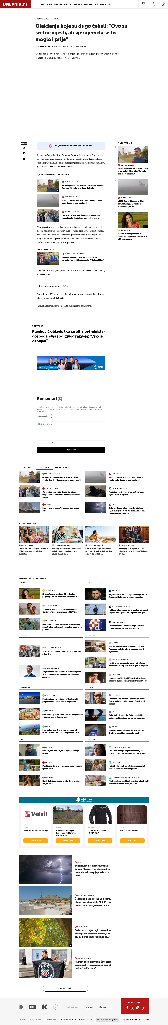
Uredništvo (22, 1020)
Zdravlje (88, 4)
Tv (109, 4)
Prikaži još (65, 988)
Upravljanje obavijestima (109, 1020)
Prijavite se (71, 450)
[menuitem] (163, 4)
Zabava (103, 4)
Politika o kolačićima (86, 1020)
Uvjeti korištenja (50, 1020)
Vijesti (42, 4)
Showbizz (58, 4)
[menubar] (163, 4)
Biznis (96, 4)
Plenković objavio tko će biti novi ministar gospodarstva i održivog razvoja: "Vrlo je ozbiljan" (68, 336)
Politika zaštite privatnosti (67, 1020)
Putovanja (77, 4)
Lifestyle (67, 4)
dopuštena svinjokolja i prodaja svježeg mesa (63, 163)
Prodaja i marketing (35, 1020)
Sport (49, 4)
